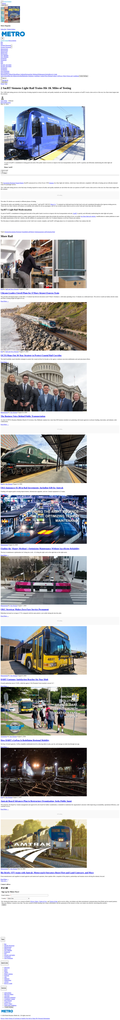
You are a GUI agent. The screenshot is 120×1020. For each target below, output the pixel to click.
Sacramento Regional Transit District (13, 183)
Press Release (48, 76)
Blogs (11, 74)
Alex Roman (13, 412)
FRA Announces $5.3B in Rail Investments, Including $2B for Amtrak (32, 488)
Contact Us (55, 76)
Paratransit (4, 58)
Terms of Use (12, 1018)
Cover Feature (7, 1)
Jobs (31, 74)
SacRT (75, 213)
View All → (4, 881)
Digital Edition (11, 29)
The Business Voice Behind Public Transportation (23, 416)
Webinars (35, 74)
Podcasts (27, 74)
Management (4, 49)
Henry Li (53, 204)
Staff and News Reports (12, 289)
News (13, 1)
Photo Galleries (21, 74)
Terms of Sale (20, 1018)
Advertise (19, 76)
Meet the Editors (12, 76)
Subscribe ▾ (4, 5)
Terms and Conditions (73, 76)
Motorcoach (4, 52)
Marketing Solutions (27, 76)
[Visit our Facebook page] (1, 888)
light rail (27, 232)
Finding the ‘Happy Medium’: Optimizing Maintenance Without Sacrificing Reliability (40, 548)
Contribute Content (38, 76)
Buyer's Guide (53, 74)
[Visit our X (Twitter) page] (5, 888)
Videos (15, 74)
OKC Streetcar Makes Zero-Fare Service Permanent (25, 609)
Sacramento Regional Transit (17, 232)
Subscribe (3, 29)
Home (2, 84)
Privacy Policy (63, 76)
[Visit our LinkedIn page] (3, 888)
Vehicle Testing (34, 232)
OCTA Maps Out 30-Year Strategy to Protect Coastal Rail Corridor (31, 355)
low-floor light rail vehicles (88, 216)
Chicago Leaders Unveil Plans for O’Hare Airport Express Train (30, 293)
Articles (17, 1)
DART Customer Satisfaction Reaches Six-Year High (24, 679)
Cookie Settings (84, 76)
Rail (2, 61)
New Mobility (5, 55)
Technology (4, 68)
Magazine (3, 74)
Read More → (5, 301)
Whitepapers (41, 74)
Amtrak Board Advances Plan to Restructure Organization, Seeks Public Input (36, 801)
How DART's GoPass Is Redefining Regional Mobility (25, 740)
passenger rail (42, 232)
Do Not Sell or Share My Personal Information (37, 1018)
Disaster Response (6, 45)
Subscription (4, 76)
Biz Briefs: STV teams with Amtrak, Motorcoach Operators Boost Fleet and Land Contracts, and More (47, 872)
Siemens (51, 183)
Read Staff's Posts (6, 102)
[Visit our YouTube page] (7, 888)
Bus (2, 42)
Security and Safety (6, 65)
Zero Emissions (5, 71)
